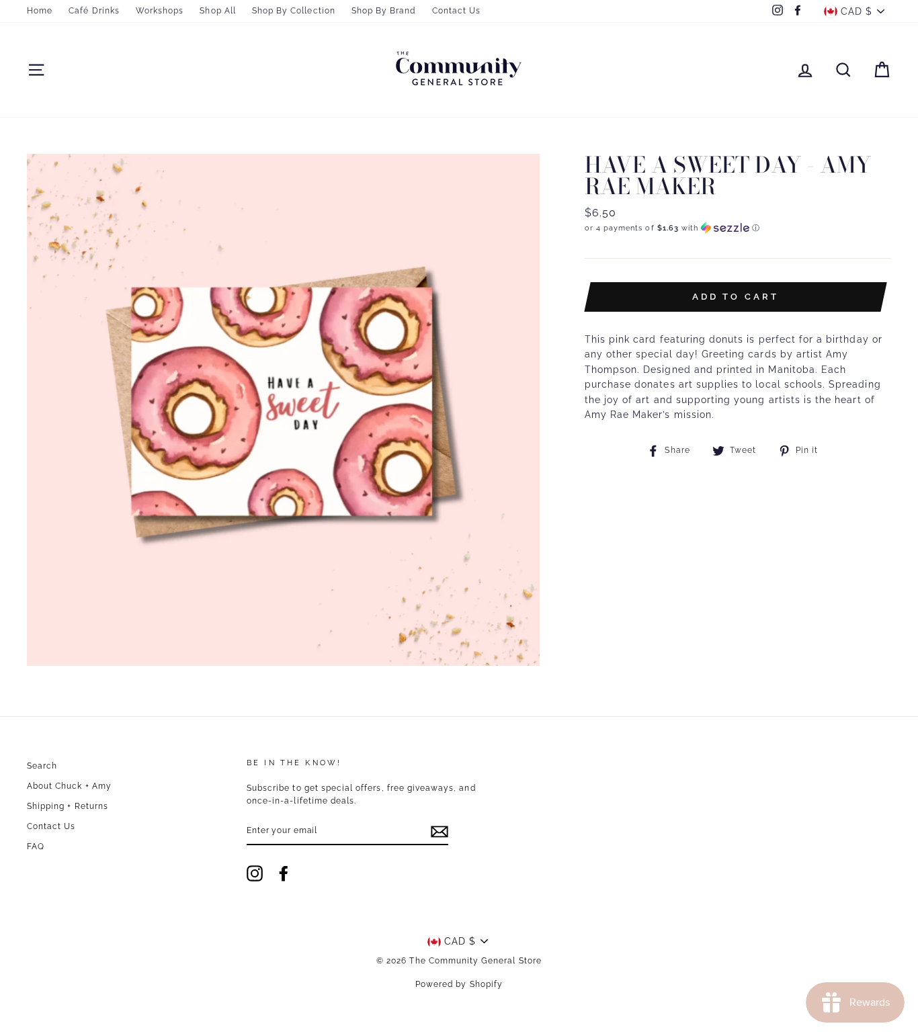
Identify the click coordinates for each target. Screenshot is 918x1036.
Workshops (159, 10)
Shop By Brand (383, 10)
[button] (738, 228)
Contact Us (456, 10)
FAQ (35, 846)
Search (42, 766)
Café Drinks (94, 10)
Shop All (217, 10)
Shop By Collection (293, 10)
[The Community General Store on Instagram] (255, 873)
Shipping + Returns (67, 806)
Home (39, 10)
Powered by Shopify (459, 984)
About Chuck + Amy (69, 786)
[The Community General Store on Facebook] (284, 873)
